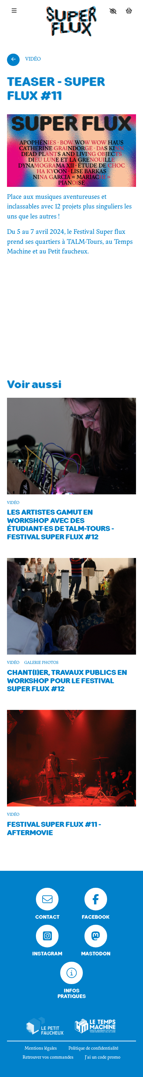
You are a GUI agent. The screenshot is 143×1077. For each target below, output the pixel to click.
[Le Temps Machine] (95, 1026)
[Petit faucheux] (44, 1026)
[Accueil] (71, 21)
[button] (113, 11)
